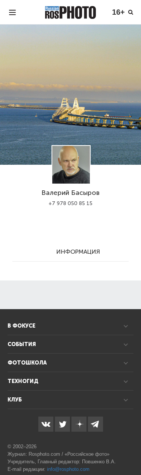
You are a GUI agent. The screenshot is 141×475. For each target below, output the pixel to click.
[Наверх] (131, 450)
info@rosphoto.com (68, 469)
